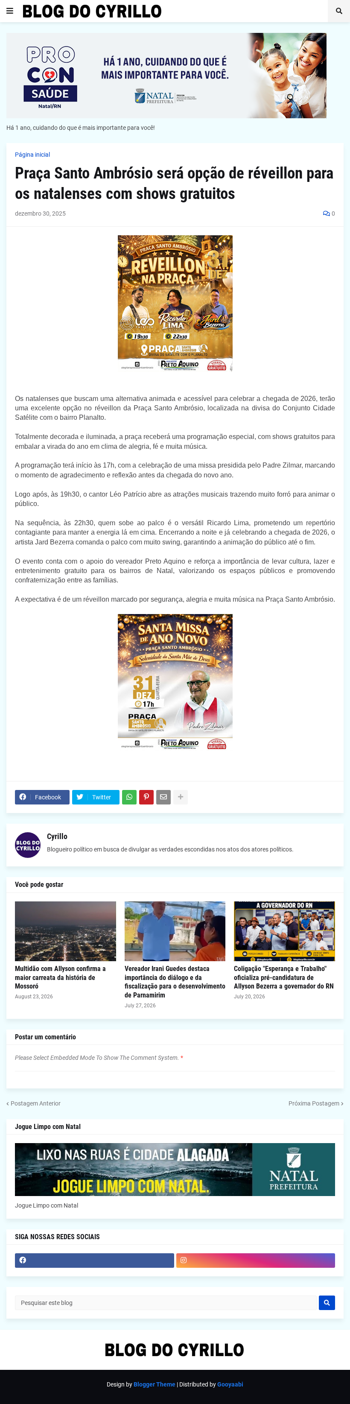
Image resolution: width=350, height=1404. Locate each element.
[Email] (163, 797)
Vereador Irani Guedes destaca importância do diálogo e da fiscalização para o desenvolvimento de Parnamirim (175, 982)
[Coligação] (284, 931)
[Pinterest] (146, 797)
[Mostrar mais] (180, 797)
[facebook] (94, 1260)
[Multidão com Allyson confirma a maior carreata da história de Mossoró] (65, 931)
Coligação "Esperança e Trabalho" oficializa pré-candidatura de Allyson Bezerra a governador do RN (284, 978)
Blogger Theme (154, 1384)
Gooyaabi (230, 1384)
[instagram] (255, 1260)
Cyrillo (57, 836)
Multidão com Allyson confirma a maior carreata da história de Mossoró (60, 978)
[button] (10, 11)
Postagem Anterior (36, 1103)
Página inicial (32, 155)
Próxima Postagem (314, 1103)
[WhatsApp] (129, 797)
